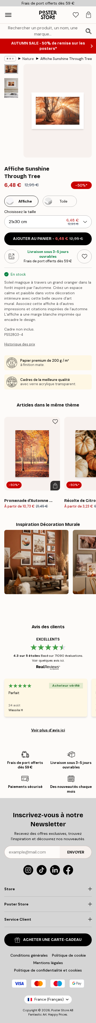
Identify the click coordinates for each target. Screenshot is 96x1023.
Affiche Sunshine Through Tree (66, 59)
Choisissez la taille (20, 211)
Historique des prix (19, 344)
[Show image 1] (11, 69)
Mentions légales (48, 962)
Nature (28, 59)
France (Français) (49, 999)
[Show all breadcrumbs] (10, 58)
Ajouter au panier (48, 238)
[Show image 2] (11, 88)
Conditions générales (29, 955)
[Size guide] (11, 256)
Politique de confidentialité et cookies (48, 970)
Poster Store (60, 1010)
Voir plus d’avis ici (48, 730)
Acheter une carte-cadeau (52, 939)
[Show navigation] (8, 15)
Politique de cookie (69, 955)
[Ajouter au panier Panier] (55, 485)
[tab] (75, 15)
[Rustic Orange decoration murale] (36, 562)
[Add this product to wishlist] (84, 256)
